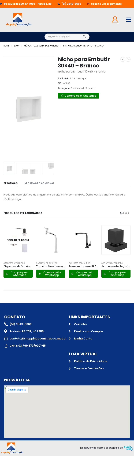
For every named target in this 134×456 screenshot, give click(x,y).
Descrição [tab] (10, 183)
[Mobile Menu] (128, 20)
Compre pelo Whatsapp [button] (80, 95)
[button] (7, 108)
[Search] (84, 37)
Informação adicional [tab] (39, 183)
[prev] (122, 59)
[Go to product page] (50, 240)
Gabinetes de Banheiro (83, 88)
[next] (128, 59)
